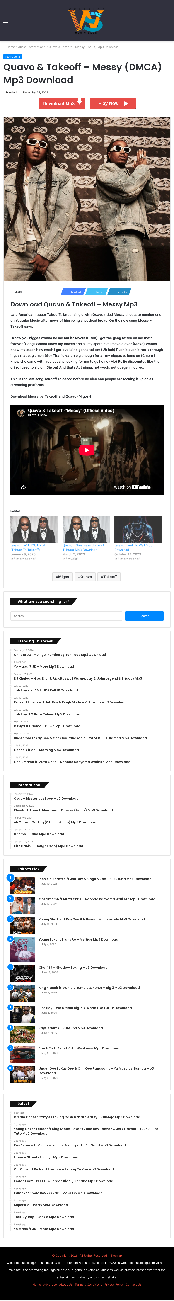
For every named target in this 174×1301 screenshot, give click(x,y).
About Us (65, 1284)
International (37, 47)
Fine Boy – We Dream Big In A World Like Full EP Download (85, 1008)
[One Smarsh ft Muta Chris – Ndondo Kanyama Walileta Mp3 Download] (22, 905)
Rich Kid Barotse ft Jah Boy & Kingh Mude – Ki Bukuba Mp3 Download (95, 879)
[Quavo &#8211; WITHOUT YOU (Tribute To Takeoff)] (34, 529)
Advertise (50, 1284)
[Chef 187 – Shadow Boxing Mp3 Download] (22, 973)
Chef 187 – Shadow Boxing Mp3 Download (73, 967)
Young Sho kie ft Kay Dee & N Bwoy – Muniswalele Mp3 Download (92, 919)
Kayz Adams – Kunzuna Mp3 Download (71, 1028)
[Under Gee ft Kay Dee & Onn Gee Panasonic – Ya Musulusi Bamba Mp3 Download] (22, 1074)
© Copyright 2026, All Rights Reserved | (81, 1255)
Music (22, 47)
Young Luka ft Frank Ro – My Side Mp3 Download (78, 939)
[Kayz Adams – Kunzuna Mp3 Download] (22, 1034)
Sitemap (116, 1255)
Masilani (12, 92)
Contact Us (134, 1284)
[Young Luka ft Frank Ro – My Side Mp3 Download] (22, 949)
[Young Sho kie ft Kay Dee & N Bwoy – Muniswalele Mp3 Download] (22, 925)
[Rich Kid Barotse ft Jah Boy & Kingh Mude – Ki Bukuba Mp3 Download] (22, 885)
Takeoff (110, 576)
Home (10, 47)
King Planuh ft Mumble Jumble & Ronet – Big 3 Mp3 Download (89, 987)
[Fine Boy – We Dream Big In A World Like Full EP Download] (22, 1014)
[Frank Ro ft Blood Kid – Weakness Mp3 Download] (22, 1054)
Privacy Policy (113, 1284)
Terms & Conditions (88, 1284)
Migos (63, 576)
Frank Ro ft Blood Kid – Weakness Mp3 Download (79, 1048)
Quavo (86, 576)
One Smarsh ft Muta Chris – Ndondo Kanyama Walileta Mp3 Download (97, 899)
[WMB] (87, 20)
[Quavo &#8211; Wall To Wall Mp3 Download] (138, 529)
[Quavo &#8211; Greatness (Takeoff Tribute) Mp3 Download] (86, 529)
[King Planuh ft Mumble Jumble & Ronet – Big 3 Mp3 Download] (22, 993)
